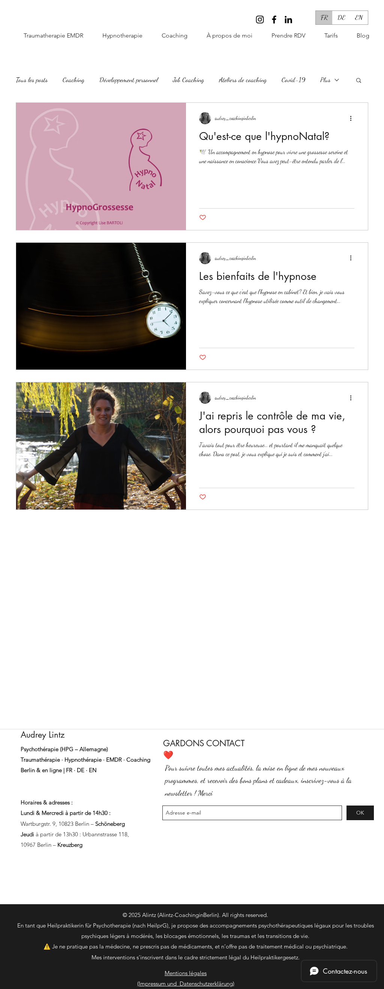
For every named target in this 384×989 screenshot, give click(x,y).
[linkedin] (288, 19)
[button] (168, 36)
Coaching (73, 79)
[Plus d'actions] (353, 118)
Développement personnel (128, 79)
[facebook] (274, 19)
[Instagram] (260, 19)
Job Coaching (188, 79)
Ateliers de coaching (243, 79)
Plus (325, 79)
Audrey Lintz (42, 734)
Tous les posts (32, 79)
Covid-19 (293, 79)
